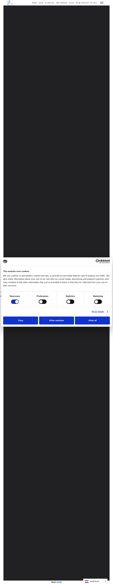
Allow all (92, 320)
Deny (20, 320)
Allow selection (56, 320)
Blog (71, 3)
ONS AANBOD (62, 3)
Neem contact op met (86, 3)
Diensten (49, 3)
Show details (98, 312)
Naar (56, 582)
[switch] (43, 301)
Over (41, 3)
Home (34, 3)
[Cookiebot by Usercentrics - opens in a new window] (98, 261)
